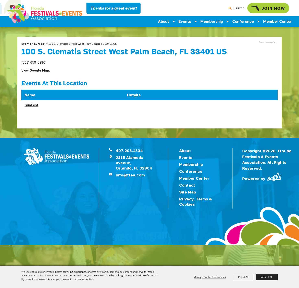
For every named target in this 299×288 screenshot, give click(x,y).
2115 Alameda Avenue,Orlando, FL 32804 (134, 162)
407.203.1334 (129, 150)
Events (184, 21)
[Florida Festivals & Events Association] (44, 13)
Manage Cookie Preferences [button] (210, 277)
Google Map (39, 70)
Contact (187, 185)
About (163, 21)
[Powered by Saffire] (274, 176)
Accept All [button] (266, 277)
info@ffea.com (130, 175)
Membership (211, 21)
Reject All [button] (243, 277)
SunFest (40, 43)
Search (238, 8)
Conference (243, 21)
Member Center (277, 21)
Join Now (273, 8)
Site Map (187, 192)
